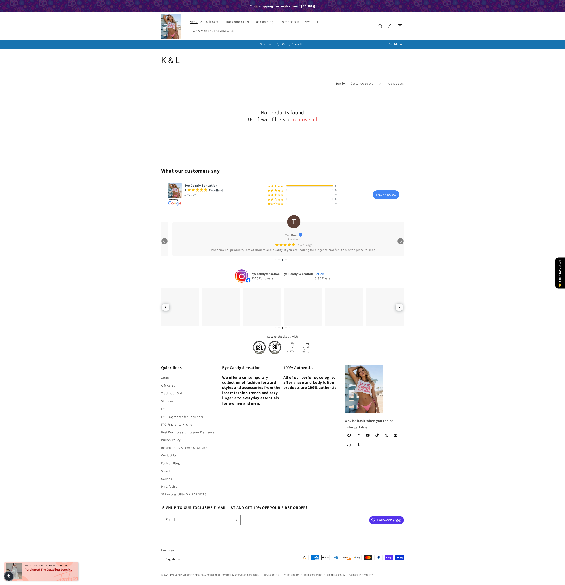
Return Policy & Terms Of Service (184, 448)
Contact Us (169, 456)
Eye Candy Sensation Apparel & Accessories (195, 574)
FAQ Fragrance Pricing (176, 424)
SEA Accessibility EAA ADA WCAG (184, 494)
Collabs (166, 479)
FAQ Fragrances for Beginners (182, 417)
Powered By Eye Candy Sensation (240, 574)
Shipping (167, 401)
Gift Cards (168, 386)
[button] (195, 21)
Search (166, 471)
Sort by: (340, 83)
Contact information (361, 574)
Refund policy (271, 574)
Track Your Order (173, 393)
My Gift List (169, 486)
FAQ (164, 409)
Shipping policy (336, 574)
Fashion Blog (170, 463)
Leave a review (386, 195)
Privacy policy (291, 574)
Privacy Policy (170, 440)
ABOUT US (168, 378)
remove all (305, 119)
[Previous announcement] (235, 44)
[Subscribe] (235, 520)
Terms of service (313, 574)
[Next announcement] (329, 44)
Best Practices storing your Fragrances (188, 432)
